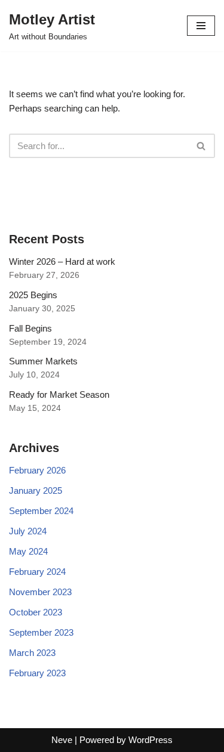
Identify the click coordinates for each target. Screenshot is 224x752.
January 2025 (35, 490)
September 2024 (41, 511)
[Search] (201, 146)
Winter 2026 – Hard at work (62, 261)
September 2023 (41, 632)
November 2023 (40, 592)
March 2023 (32, 653)
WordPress (150, 740)
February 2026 (37, 470)
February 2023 (37, 673)
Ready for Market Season (59, 394)
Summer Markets (43, 361)
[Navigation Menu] (201, 26)
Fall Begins (30, 328)
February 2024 (37, 572)
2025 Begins (33, 295)
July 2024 (28, 531)
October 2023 (35, 612)
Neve (61, 740)
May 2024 (28, 551)
